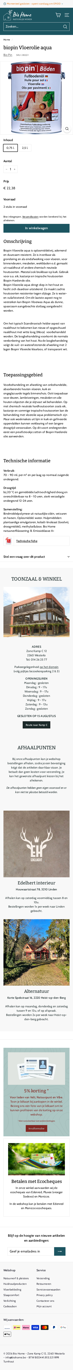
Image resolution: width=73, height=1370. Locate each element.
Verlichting (9, 1300)
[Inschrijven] (59, 1251)
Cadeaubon (10, 1306)
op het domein (49, 667)
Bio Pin (7, 55)
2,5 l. (25, 148)
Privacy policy (44, 1295)
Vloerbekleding (12, 1289)
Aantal (7, 161)
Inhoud (8, 140)
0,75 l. (10, 148)
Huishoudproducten (15, 1283)
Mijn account (44, 1306)
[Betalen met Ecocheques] (36, 1159)
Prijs (6, 181)
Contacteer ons (45, 1300)
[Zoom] (67, 128)
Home (6, 39)
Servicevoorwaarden (48, 1289)
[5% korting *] (36, 1068)
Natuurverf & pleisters (16, 1278)
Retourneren (43, 1283)
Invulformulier (37, 1128)
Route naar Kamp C (36, 724)
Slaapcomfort (11, 1295)
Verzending (43, 1278)
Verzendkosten (30, 216)
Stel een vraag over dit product (24, 557)
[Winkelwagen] (58, 15)
